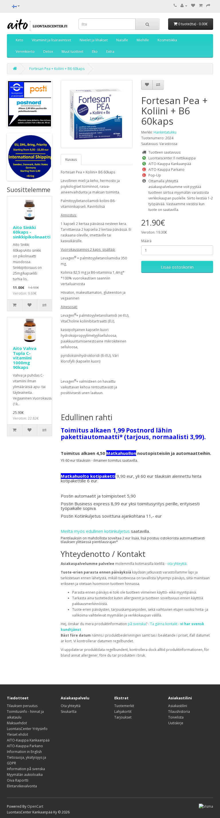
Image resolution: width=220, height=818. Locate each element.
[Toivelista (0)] (193, 5)
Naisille (122, 40)
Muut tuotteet (72, 51)
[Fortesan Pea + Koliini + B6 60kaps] (97, 114)
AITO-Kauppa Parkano (25, 745)
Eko (95, 51)
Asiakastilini (177, 705)
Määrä (146, 240)
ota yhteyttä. (177, 563)
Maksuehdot (17, 723)
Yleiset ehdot (17, 734)
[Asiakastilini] (183, 5)
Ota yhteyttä (70, 705)
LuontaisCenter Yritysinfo (27, 728)
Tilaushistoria (179, 711)
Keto (19, 40)
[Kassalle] (208, 5)
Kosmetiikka (167, 40)
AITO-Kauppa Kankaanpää (28, 740)
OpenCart (35, 806)
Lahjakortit (122, 711)
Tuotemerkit (124, 705)
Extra (110, 51)
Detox (48, 51)
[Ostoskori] (201, 5)
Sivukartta (68, 711)
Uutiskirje (175, 723)
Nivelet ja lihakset (94, 40)
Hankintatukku (165, 132)
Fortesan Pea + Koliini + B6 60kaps (57, 68)
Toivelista (176, 717)
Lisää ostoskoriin (177, 267)
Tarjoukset (122, 717)
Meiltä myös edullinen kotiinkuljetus (95, 531)
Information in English (24, 751)
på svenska (137, 623)
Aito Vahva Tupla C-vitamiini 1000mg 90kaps (24, 357)
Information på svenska (26, 768)
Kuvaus (71, 159)
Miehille (143, 40)
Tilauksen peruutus (22, 705)
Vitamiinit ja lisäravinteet (51, 40)
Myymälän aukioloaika (25, 774)
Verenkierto (25, 51)
